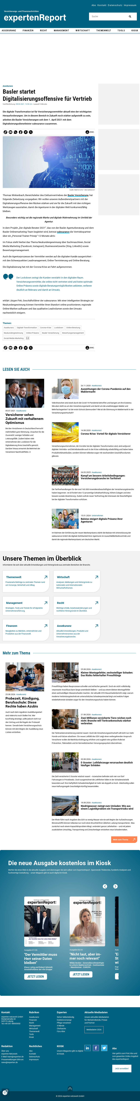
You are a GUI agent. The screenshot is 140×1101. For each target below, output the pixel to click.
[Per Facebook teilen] (21, 132)
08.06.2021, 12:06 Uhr (24, 104)
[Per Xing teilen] (26, 132)
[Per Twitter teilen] (31, 132)
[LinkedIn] (87, 1048)
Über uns (5, 1051)
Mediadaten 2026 (94, 1030)
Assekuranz (8, 86)
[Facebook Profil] (96, 1048)
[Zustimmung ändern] (5, 1092)
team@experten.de (15, 1057)
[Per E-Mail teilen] (5, 132)
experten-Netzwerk (9, 1054)
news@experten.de (9, 1062)
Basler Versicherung (78, 195)
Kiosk (61, 1054)
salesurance (63, 231)
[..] (28, 338)
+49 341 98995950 (12, 1024)
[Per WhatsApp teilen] (16, 132)
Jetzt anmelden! (122, 1068)
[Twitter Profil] (104, 1048)
